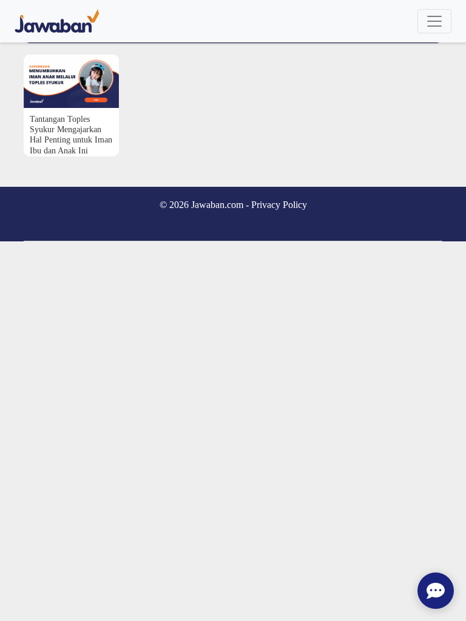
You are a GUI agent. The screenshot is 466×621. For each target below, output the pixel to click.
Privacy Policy (279, 205)
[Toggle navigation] (434, 21)
